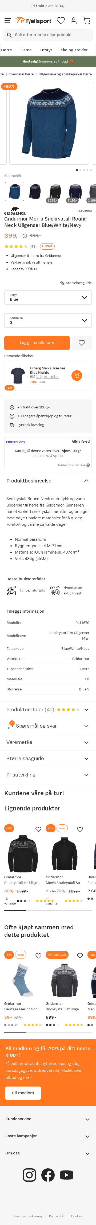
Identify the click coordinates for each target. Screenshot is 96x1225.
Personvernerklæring (28, 1216)
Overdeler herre (21, 74)
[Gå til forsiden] (33, 21)
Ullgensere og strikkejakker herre (65, 74)
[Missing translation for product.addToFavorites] (82, 343)
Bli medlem (23, 1093)
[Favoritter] (61, 20)
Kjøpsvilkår (57, 1216)
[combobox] (48, 35)
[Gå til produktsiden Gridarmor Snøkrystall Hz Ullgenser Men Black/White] (23, 853)
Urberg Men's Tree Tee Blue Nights (47, 370)
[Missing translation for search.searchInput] (8, 35)
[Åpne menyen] (7, 21)
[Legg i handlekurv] (76, 375)
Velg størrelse (47, 377)
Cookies (77, 1216)
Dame (26, 50)
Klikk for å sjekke (48, 456)
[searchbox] (53, 35)
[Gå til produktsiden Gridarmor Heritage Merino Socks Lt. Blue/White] (23, 980)
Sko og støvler (74, 50)
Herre (6, 50)
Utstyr (46, 50)
